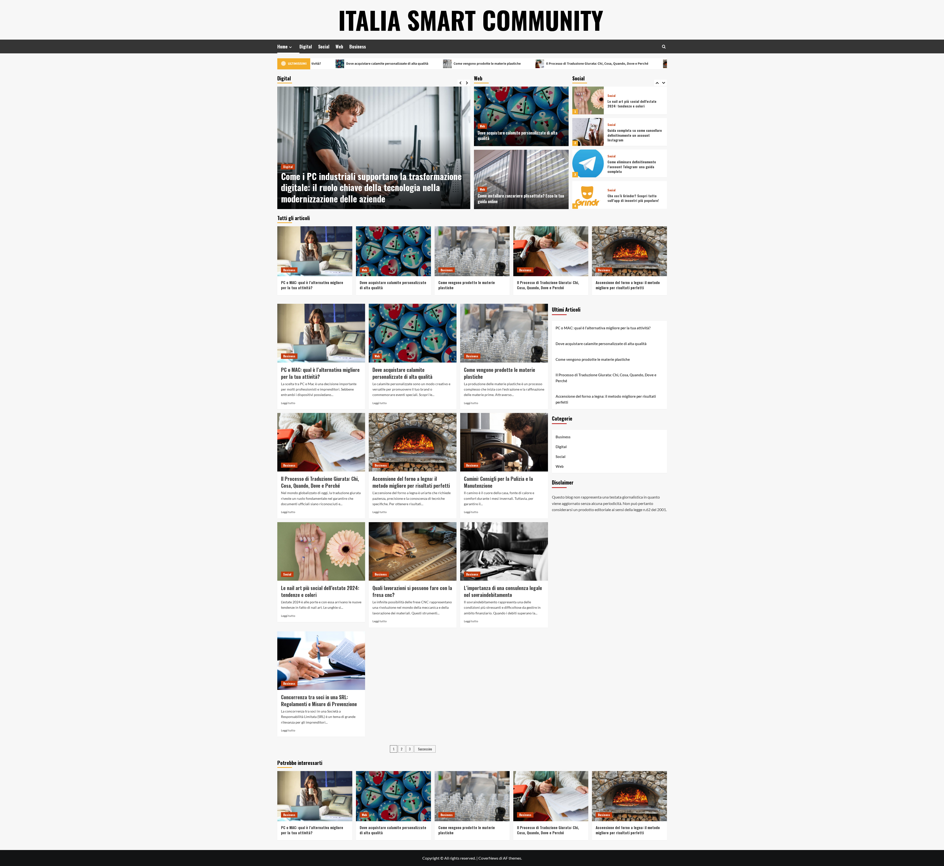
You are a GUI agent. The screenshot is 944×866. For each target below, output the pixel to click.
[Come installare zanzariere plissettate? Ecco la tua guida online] (521, 179)
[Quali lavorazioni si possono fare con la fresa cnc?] (413, 551)
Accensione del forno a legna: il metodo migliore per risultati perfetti (658, 63)
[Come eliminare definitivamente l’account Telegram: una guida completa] (588, 132)
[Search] (664, 46)
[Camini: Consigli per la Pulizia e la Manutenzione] (504, 442)
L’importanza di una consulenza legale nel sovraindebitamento (503, 591)
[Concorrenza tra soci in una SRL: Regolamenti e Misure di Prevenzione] (321, 660)
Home (282, 46)
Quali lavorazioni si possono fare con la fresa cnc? (412, 591)
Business (357, 46)
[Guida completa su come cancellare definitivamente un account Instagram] (588, 100)
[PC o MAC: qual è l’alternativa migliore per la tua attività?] (314, 251)
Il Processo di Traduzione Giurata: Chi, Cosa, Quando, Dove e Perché (529, 63)
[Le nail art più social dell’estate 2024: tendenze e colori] (321, 551)
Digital (305, 46)
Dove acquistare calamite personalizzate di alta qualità (319, 63)
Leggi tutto (288, 403)
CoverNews (488, 858)
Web (339, 46)
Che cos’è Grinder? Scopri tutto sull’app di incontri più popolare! (633, 167)
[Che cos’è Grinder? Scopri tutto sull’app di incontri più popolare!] (588, 163)
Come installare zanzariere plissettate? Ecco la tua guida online (521, 198)
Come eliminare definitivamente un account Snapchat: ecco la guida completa (634, 198)
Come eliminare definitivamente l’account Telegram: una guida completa (631, 135)
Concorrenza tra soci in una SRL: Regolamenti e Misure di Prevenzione (319, 700)
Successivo (425, 748)
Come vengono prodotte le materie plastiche (420, 63)
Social (323, 46)
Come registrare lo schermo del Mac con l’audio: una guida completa (373, 193)
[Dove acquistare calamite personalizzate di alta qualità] (521, 116)
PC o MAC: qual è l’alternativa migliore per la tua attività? (312, 285)
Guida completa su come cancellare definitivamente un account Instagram (634, 103)
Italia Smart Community (470, 19)
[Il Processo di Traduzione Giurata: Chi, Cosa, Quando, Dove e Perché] (550, 251)
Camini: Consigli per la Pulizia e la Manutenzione (498, 482)
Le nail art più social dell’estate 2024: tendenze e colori (320, 591)
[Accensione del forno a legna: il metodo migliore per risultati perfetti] (629, 251)
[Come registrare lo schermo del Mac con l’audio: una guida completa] (373, 148)
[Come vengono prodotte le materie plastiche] (472, 251)
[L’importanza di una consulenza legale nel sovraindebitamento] (504, 551)
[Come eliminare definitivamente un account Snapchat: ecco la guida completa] (588, 195)
